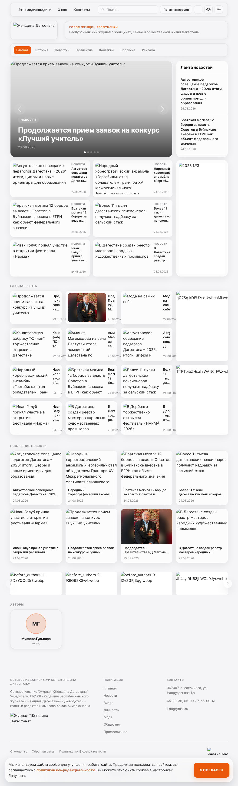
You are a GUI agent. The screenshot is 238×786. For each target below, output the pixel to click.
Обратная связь (43, 751)
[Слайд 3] (91, 152)
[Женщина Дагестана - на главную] (34, 30)
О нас (62, 10)
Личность (111, 710)
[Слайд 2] (88, 152)
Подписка (127, 50)
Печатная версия (176, 9)
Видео (108, 703)
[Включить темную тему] (198, 9)
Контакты (82, 10)
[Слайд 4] (95, 152)
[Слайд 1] (85, 152)
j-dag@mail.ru (177, 709)
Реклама (148, 50)
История (41, 50)
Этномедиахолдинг (34, 10)
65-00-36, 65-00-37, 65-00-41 (191, 701)
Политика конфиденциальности (82, 751)
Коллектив (84, 50)
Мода (108, 717)
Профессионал (115, 732)
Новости (62, 50)
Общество (112, 724)
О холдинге (18, 751)
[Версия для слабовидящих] (208, 9)
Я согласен (211, 770)
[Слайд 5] (98, 152)
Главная (22, 50)
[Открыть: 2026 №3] (202, 218)
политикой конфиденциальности (65, 770)
